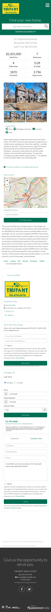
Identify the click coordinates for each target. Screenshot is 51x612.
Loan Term (8, 377)
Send (25, 501)
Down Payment (9, 398)
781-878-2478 (10, 305)
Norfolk (25, 261)
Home (6, 261)
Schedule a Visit (36, 439)
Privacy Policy (20, 358)
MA (19, 261)
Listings (13, 261)
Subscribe (25, 363)
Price (6, 390)
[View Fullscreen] (7, 189)
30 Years (9, 383)
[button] (46, 26)
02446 (41, 261)
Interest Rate (9, 406)
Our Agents (9, 315)
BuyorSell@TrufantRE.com (26, 577)
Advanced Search (24, 31)
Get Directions (25, 220)
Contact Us (9, 311)
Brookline (33, 261)
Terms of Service (12, 508)
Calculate (25, 415)
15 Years (19, 383)
